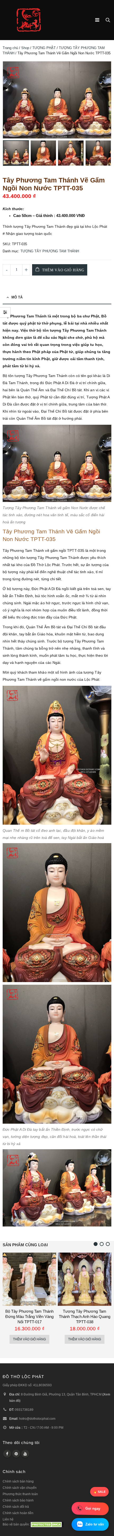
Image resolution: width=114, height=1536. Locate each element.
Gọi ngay (92, 1508)
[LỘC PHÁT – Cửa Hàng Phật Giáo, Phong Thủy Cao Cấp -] (28, 20)
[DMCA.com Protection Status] (47, 1524)
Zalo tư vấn (94, 1524)
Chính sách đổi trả (16, 1506)
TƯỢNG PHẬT (44, 48)
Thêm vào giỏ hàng (63, 270)
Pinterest (16, 1454)
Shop (25, 48)
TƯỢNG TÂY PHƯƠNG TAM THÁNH (49, 251)
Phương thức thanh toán (20, 1494)
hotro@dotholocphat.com (37, 1418)
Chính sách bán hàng (18, 1481)
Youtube (25, 1454)
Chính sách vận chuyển (20, 1487)
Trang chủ (10, 48)
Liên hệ (8, 1519)
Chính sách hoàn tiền (18, 1513)
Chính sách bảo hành (18, 1500)
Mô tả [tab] (17, 297)
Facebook (7, 1454)
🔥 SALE (99, 1491)
